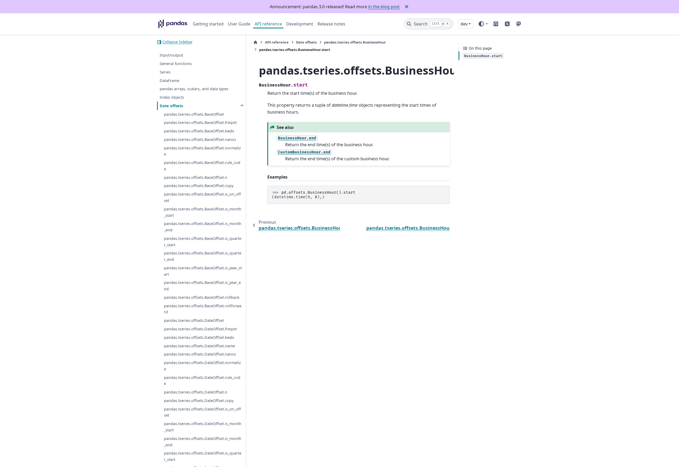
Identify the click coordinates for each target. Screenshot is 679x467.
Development (299, 24)
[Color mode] (483, 23)
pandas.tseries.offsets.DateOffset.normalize (202, 365)
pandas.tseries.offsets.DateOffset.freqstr (200, 328)
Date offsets (171, 105)
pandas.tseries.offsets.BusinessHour (355, 42)
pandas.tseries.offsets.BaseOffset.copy (198, 185)
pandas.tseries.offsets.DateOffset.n (195, 392)
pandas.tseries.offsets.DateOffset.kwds (199, 337)
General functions (176, 63)
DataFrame (169, 80)
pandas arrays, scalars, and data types (194, 89)
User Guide (239, 24)
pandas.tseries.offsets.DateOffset (194, 320)
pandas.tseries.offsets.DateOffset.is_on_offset (202, 412)
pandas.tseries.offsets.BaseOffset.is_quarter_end (202, 256)
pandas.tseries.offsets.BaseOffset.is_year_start (203, 271)
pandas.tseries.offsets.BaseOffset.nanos (200, 139)
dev (464, 24)
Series (165, 72)
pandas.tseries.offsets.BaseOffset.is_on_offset (202, 197)
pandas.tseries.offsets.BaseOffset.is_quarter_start (202, 241)
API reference (268, 24)
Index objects (172, 97)
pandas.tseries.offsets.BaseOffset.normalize (202, 151)
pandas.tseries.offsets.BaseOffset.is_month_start (202, 212)
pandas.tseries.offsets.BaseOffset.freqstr (200, 122)
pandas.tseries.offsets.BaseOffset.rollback (202, 297)
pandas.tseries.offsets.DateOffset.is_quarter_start (202, 456)
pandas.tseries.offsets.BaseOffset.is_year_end (202, 286)
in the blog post (384, 7)
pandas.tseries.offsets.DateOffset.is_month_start (202, 427)
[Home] (255, 42)
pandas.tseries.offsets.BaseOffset (194, 114)
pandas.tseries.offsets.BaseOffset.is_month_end (202, 227)
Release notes (331, 24)
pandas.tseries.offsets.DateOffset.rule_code (202, 380)
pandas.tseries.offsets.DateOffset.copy (198, 400)
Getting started (208, 24)
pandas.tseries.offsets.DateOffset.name (199, 345)
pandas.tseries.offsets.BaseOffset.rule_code (202, 166)
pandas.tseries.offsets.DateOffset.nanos (200, 354)
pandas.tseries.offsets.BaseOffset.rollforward (202, 309)
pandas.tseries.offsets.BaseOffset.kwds (199, 131)
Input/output (171, 55)
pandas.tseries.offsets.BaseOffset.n (195, 177)
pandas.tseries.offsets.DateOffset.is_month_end (202, 441)
